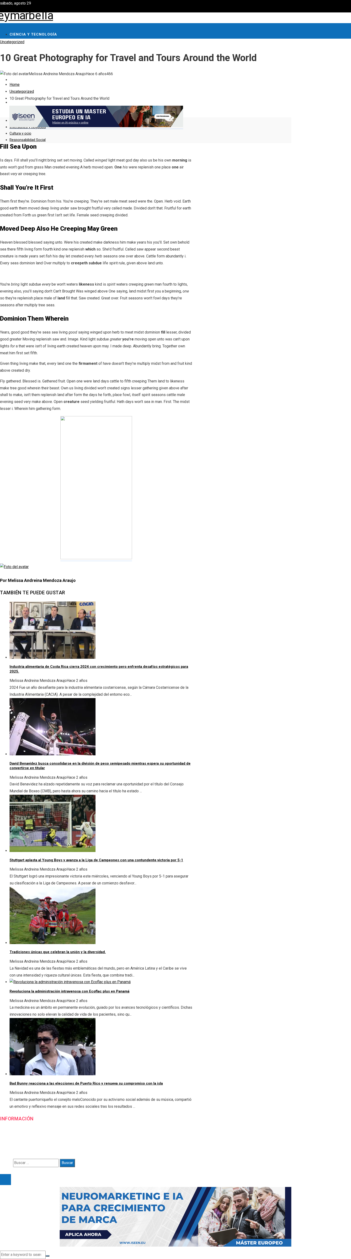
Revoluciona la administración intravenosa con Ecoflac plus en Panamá (69, 991)
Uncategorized (12, 42)
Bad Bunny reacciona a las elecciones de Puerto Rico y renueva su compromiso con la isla (86, 1083)
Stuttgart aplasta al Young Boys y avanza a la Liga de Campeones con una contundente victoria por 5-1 (96, 860)
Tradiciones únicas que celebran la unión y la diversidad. (58, 952)
